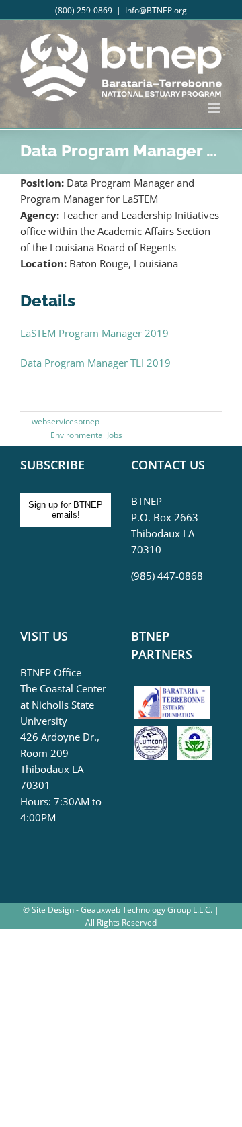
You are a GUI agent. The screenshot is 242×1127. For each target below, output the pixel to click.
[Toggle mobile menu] (215, 108)
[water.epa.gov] (194, 734)
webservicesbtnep (65, 421)
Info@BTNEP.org (156, 10)
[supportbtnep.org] (175, 690)
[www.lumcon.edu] (154, 734)
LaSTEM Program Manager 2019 (94, 333)
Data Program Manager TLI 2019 (95, 362)
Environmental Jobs (86, 435)
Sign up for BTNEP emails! (65, 510)
